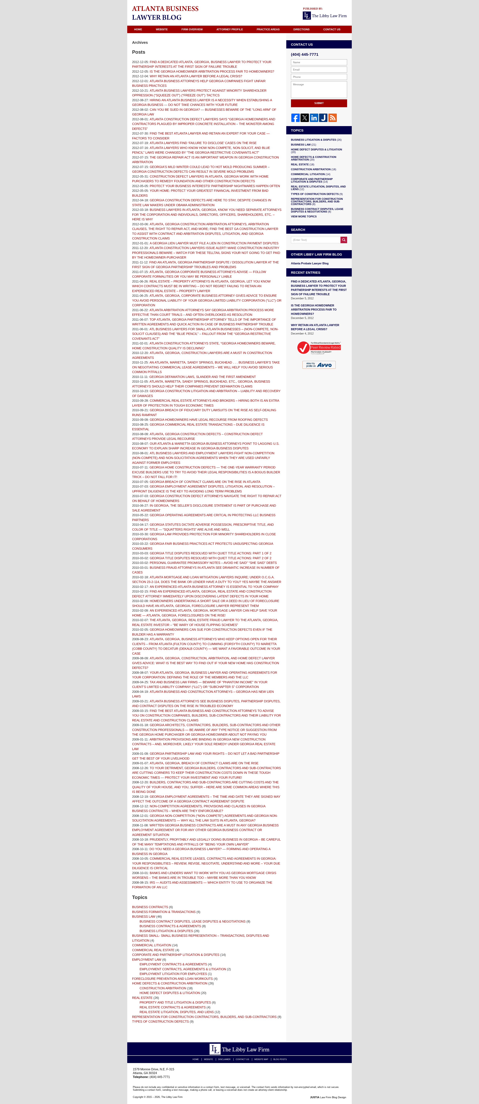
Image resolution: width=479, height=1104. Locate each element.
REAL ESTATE (142, 998)
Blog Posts (280, 1059)
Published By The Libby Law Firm (325, 14)
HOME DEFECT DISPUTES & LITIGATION (170, 993)
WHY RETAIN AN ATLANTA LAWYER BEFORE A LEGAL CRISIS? (315, 327)
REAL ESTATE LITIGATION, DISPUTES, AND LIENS (177, 1012)
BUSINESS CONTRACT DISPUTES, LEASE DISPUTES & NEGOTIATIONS (192, 921)
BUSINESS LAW (143, 916)
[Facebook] (295, 118)
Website (162, 29)
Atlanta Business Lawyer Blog (165, 13)
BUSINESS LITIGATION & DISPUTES (166, 931)
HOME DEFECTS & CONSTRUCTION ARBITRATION (169, 983)
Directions (301, 29)
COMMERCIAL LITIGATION (151, 945)
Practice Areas (268, 29)
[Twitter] (304, 118)
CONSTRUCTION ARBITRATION (163, 988)
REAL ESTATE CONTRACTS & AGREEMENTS (173, 1007)
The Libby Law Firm (172, 1097)
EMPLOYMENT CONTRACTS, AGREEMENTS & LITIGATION (183, 969)
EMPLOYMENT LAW (146, 959)
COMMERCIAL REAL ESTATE (153, 950)
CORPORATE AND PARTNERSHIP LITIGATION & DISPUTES (175, 955)
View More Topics (304, 216)
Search (344, 240)
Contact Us (331, 29)
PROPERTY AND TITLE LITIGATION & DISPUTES (175, 1002)
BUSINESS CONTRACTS (150, 907)
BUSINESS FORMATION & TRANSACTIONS (164, 912)
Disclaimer (224, 1059)
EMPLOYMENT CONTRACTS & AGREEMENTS (173, 964)
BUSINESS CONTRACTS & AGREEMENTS (170, 926)
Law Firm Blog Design (328, 1097)
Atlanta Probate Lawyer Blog (310, 263)
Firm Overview (192, 29)
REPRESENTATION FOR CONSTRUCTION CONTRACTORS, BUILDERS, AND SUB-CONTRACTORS (204, 1017)
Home (138, 29)
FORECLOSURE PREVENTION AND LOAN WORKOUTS (172, 979)
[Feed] (332, 118)
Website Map (261, 1059)
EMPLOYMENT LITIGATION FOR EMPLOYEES (173, 974)
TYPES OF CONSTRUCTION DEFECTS (160, 1021)
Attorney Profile (229, 29)
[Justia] (323, 118)
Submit (319, 103)
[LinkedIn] (313, 118)
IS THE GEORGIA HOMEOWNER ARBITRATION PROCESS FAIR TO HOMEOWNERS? (314, 309)
